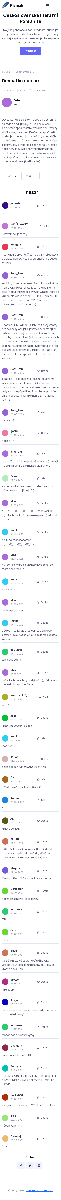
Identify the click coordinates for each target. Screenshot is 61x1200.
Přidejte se (30, 50)
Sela (13, 930)
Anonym (15, 1066)
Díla (8, 71)
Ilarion (14, 757)
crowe (14, 979)
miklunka (16, 649)
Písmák (16, 5)
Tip (14, 175)
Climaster (16, 889)
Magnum (15, 868)
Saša (13, 950)
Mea (16, 104)
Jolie (13, 716)
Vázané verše (23, 71)
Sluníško (15, 839)
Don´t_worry (19, 224)
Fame (13, 476)
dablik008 (16, 1095)
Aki (12, 818)
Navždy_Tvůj (18, 695)
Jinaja (14, 1000)
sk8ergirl (16, 451)
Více (29, 175)
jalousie (15, 203)
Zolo (13, 1115)
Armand (15, 798)
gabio (14, 431)
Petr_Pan (16, 273)
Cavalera (16, 1045)
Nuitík (14, 530)
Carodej (15, 1136)
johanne (15, 244)
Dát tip (44, 205)
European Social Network (39, 1190)
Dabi (13, 777)
